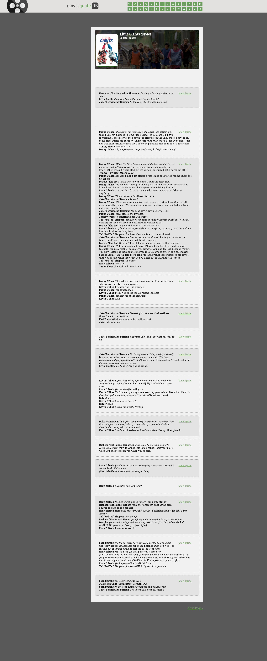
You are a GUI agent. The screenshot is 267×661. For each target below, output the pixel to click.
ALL (130, 4)
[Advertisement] (145, 117)
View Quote (185, 93)
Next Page (195, 608)
